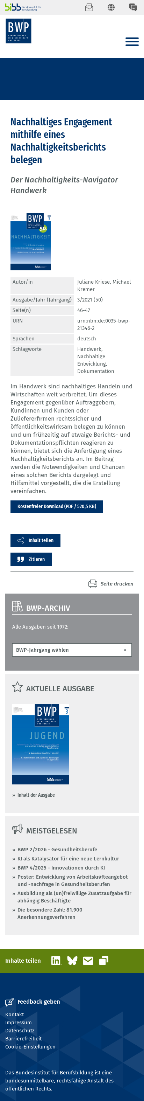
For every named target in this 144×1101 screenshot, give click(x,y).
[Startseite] (18, 31)
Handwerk (89, 349)
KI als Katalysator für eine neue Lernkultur (68, 859)
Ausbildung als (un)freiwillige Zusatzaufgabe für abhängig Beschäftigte (74, 897)
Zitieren (37, 559)
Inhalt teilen (41, 540)
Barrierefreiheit (23, 1039)
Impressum (18, 1022)
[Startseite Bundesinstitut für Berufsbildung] (20, 7)
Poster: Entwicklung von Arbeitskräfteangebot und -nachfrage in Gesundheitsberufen (72, 880)
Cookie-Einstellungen (30, 1047)
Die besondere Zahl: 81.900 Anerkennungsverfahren (49, 913)
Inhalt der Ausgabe (36, 795)
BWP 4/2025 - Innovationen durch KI (61, 868)
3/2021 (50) (90, 300)
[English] (111, 7)
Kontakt (14, 1014)
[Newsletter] (89, 7)
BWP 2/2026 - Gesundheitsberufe (57, 849)
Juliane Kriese (93, 282)
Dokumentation (95, 371)
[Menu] (132, 42)
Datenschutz (20, 1030)
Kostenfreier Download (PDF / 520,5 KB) (56, 506)
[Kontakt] (133, 7)
